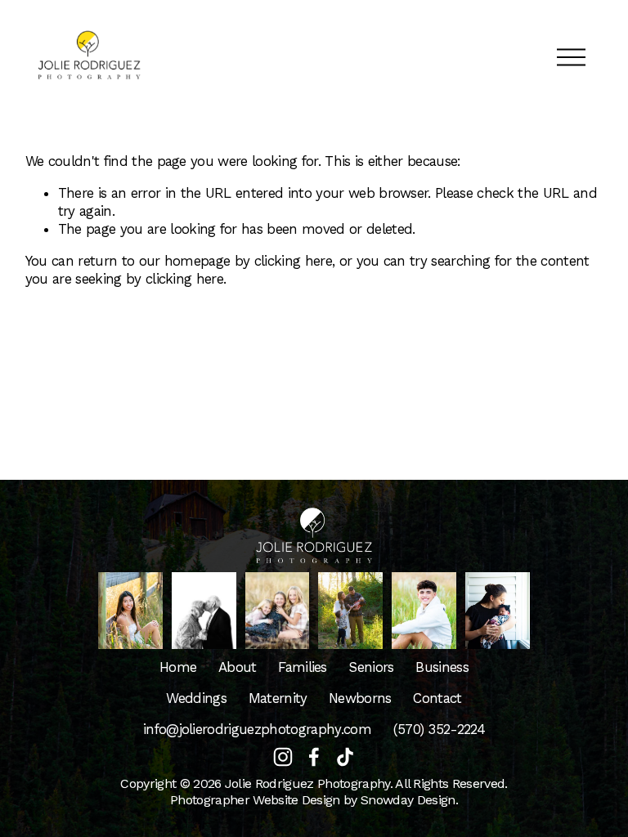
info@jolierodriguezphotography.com (257, 729)
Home (177, 667)
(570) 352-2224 (439, 729)
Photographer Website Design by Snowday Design (312, 800)
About (237, 667)
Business (442, 667)
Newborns (360, 698)
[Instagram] (283, 757)
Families (302, 667)
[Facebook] (314, 757)
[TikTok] (345, 757)
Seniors (370, 667)
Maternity (278, 698)
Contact (437, 698)
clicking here (293, 261)
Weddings (196, 698)
